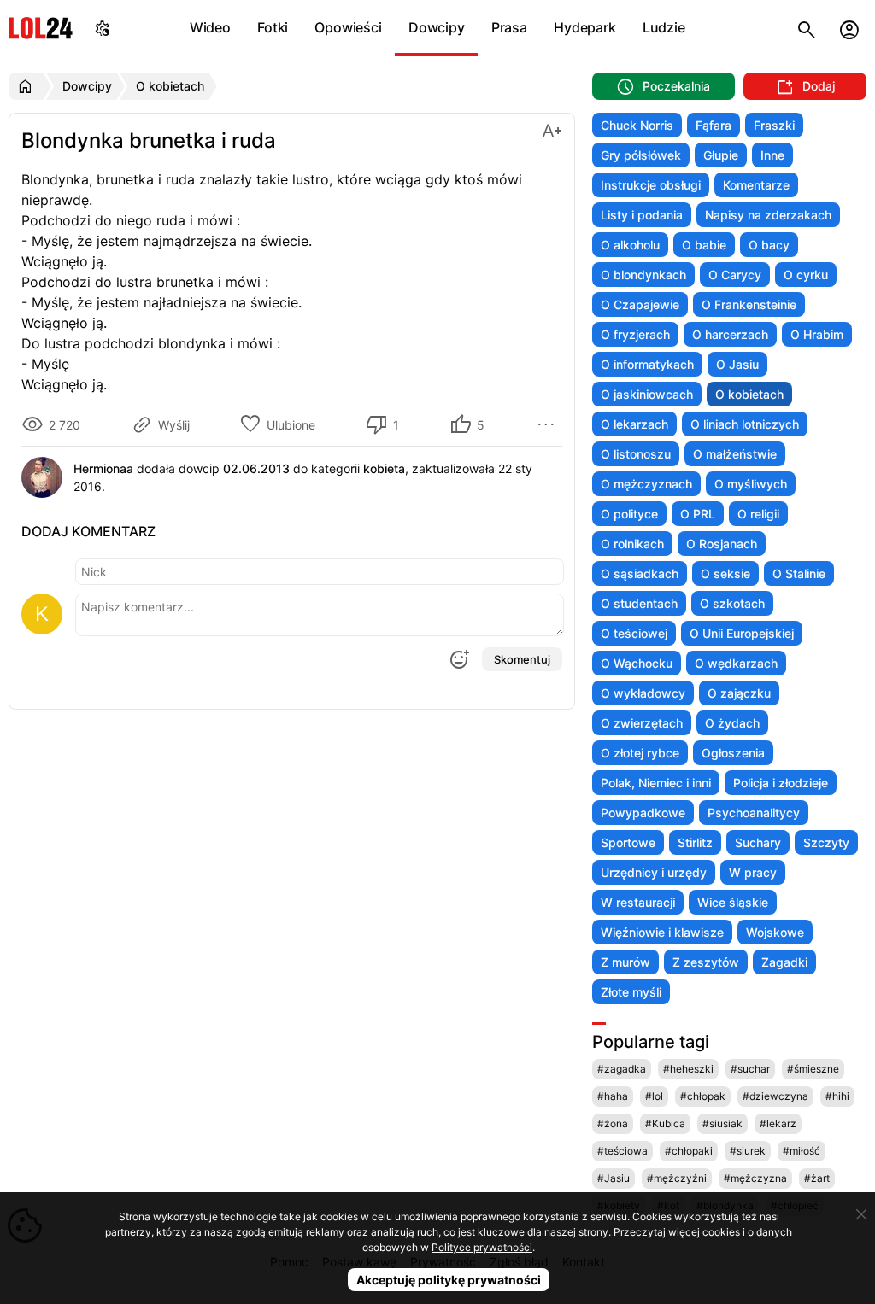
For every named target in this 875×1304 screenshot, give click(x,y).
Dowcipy (436, 27)
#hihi (837, 1096)
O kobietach (749, 394)
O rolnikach (632, 543)
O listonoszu (636, 454)
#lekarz (778, 1123)
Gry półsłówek (641, 155)
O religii (758, 513)
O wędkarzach (736, 663)
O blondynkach (643, 274)
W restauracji (638, 902)
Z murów (625, 962)
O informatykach (647, 364)
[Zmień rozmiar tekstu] (552, 129)
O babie (704, 244)
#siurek (748, 1150)
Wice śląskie (732, 902)
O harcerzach (730, 334)
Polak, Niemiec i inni (656, 782)
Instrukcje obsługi (651, 185)
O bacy (769, 244)
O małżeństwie (735, 454)
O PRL (697, 513)
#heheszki (688, 1068)
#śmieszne (813, 1068)
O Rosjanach (721, 543)
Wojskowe (775, 932)
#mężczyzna (755, 1178)
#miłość (801, 1150)
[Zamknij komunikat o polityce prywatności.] (861, 1214)
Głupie (720, 155)
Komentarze (756, 185)
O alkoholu (630, 244)
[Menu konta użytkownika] (849, 28)
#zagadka (621, 1068)
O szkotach (732, 603)
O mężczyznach (646, 484)
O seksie (725, 573)
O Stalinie (798, 573)
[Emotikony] (459, 659)
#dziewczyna (775, 1096)
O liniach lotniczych (744, 424)
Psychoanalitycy (754, 812)
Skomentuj (522, 659)
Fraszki (774, 125)
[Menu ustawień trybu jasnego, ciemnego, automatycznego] (102, 28)
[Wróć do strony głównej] (27, 86)
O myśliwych (750, 484)
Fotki (272, 27)
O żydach (732, 723)
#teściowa (622, 1150)
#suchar (750, 1068)
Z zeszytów (705, 962)
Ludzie (664, 27)
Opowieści (347, 27)
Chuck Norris (637, 125)
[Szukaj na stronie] (807, 28)
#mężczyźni (677, 1178)
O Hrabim (816, 334)
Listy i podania (642, 215)
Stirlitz (695, 842)
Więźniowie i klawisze (662, 932)
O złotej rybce (640, 753)
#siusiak (722, 1123)
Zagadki (784, 962)
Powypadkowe (643, 812)
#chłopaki (689, 1150)
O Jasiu (737, 364)
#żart (817, 1178)
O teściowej (634, 633)
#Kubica (665, 1123)
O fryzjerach (635, 334)
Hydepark (584, 27)
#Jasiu (613, 1178)
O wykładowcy (643, 693)
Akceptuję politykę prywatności (448, 1279)
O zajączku (739, 693)
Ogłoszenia (733, 753)
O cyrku (806, 274)
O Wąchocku (636, 663)
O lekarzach (634, 424)
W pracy (753, 872)
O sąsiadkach (639, 573)
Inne (772, 155)
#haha (612, 1096)
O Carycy (734, 274)
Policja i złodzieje (780, 782)
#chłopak (702, 1096)
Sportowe (628, 842)
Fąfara (713, 125)
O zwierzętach (642, 723)
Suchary (758, 842)
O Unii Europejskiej (742, 633)
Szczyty (826, 842)
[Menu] (548, 424)
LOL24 (41, 28)
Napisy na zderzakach (768, 215)
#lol (654, 1096)
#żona (612, 1123)
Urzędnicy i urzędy (654, 872)
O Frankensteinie (749, 304)
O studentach (639, 603)
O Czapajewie (640, 304)
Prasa (509, 27)
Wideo (210, 27)
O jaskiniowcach (647, 394)
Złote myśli (631, 992)
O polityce (629, 513)
